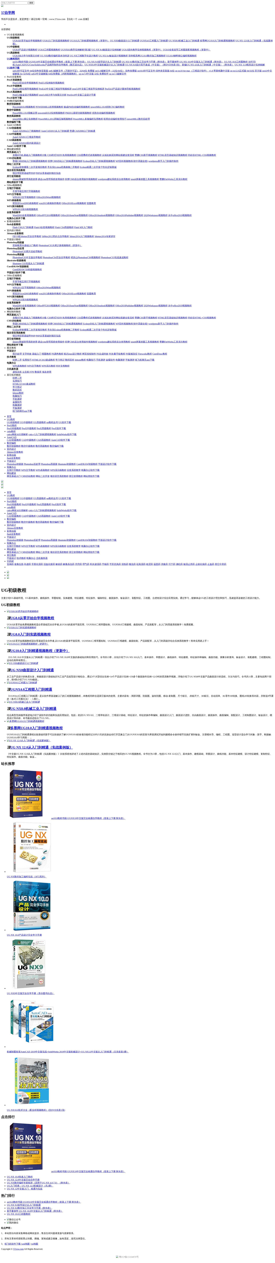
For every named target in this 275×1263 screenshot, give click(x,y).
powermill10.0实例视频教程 (51, 113)
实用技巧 (27, 360)
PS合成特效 (102, 354)
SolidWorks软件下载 (66, 434)
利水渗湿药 (95, 564)
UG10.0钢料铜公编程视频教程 (181, 55)
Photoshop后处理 (32, 464)
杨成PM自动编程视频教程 (77, 107)
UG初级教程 (13, 422)
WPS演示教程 (48, 366)
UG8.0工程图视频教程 (49, 49)
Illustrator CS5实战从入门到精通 (28, 263)
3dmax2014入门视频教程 (81, 236)
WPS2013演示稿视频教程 (25, 209)
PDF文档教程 (62, 366)
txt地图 (34, 1244)
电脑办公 (11, 467)
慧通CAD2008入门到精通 (82, 131)
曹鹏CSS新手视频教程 (146, 155)
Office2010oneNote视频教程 (74, 215)
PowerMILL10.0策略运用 (25, 113)
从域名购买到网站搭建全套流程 (118, 155)
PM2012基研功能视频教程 (78, 113)
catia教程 (11, 431)
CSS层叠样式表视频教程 (89, 155)
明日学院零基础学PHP (24, 173)
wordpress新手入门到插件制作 (163, 161)
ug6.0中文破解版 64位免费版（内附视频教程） (54, 74)
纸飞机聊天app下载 (144, 360)
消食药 (164, 564)
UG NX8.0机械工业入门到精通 (183, 40)
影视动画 (11, 455)
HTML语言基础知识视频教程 (172, 155)
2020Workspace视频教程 (156, 215)
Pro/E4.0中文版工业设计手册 (81, 95)
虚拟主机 (17, 372)
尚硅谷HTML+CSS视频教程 (202, 155)
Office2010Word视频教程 (48, 197)
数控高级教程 (42, 446)
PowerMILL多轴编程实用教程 (88, 119)
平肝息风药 (115, 564)
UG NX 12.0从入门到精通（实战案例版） (41, 747)
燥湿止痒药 (189, 564)
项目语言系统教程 (59, 476)
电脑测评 (120, 360)
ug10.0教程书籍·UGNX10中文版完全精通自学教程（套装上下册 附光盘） (50, 62)
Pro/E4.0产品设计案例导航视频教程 (122, 89)
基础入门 (36, 354)
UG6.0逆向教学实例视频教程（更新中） (142, 49)
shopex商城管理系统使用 (25, 179)
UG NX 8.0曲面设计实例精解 (106, 49)
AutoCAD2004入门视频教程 (27, 131)
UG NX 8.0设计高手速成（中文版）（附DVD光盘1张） (153, 65)
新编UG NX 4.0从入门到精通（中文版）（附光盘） (208, 65)
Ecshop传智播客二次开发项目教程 (30, 167)
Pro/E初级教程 (14, 428)
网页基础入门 (14, 476)
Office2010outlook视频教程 (101, 215)
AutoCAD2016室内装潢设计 (27, 143)
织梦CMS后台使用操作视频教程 (81, 179)
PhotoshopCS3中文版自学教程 (27, 257)
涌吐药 (179, 564)
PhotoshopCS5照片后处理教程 (27, 251)
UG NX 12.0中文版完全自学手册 (23, 1180)
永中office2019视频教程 (180, 215)
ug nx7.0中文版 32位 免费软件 (94, 74)
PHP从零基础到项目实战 (48, 173)
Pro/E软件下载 (59, 428)
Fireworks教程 (145, 354)
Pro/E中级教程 (29, 428)
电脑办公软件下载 (90, 470)
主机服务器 (42, 558)
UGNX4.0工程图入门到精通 (154, 40)
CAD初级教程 (14, 440)
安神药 (10, 564)
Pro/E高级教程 (44, 428)
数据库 (38, 372)
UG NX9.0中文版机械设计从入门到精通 (105, 65)
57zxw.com (18, 1249)
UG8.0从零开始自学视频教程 (27, 40)
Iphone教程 (80, 360)
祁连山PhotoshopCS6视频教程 (85, 257)
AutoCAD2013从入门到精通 (55, 131)
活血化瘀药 (49, 564)
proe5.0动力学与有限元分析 (52, 95)
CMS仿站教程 (28, 476)
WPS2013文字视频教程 (24, 197)
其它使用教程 (76, 476)
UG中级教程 (26, 422)
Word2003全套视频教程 (24, 215)
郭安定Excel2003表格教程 (25, 203)
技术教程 (21, 558)
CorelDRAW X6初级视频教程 (27, 269)
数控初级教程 (14, 446)
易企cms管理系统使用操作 (51, 179)
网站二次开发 (43, 476)
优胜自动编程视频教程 (103, 113)
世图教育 (91, 203)
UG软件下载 (13, 68)
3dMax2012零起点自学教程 (55, 236)
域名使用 (46, 372)
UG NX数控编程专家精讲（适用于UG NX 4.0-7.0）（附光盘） (38, 1183)
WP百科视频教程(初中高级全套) (132, 161)
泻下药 (171, 564)
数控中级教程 (28, 446)
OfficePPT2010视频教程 (48, 215)
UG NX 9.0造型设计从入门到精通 (104, 62)
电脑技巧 (91, 360)
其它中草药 (220, 564)
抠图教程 (46, 354)
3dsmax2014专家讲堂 (105, 236)
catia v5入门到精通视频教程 (42, 434)
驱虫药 (132, 564)
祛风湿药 (141, 564)
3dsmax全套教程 (15, 452)
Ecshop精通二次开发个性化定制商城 (98, 167)
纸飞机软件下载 (13, 1244)
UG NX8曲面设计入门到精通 (124, 40)
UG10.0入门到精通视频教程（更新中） (89, 40)
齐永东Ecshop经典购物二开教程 (63, 167)
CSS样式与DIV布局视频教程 (61, 155)
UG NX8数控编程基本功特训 (54, 55)
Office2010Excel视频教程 (74, 203)
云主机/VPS (28, 372)
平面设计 (11, 461)
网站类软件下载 (91, 476)
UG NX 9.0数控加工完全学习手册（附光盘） (144, 62)
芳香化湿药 (37, 564)
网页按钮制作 (89, 354)
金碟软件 (110, 360)
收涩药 (149, 564)
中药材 (10, 561)
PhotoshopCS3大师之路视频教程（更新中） (60, 245)
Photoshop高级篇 (49, 464)
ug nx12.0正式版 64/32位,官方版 (246, 71)
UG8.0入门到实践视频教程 (55, 40)
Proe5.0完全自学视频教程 (25, 83)
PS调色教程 (57, 354)
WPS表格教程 (19, 366)
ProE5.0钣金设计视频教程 (25, 95)
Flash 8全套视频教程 (44, 227)
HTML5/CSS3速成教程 (43, 360)
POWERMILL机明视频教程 (49, 107)
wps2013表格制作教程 (50, 203)
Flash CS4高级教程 (64, 227)
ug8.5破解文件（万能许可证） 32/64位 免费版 (72, 71)
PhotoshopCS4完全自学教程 (56, 257)
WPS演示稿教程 (58, 470)
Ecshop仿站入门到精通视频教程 (99, 161)
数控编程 (11, 443)
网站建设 (11, 473)
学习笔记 (60, 360)
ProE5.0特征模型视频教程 (25, 89)
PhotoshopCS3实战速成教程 (114, 257)
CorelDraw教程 (159, 354)
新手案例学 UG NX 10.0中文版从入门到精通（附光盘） (195, 62)
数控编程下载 (57, 446)
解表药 (59, 564)
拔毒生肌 (18, 564)
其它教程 (11, 555)
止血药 (210, 564)
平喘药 (105, 564)
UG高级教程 (39, 422)
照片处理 (17, 354)
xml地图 (26, 1244)
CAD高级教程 (43, 440)
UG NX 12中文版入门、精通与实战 (24, 1189)
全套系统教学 (74, 470)
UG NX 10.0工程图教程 (236, 62)
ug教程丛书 (52, 422)
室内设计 (11, 449)
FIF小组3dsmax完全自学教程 (27, 236)
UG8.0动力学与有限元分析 (26, 55)
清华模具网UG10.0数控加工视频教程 (147, 55)
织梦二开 (17, 360)
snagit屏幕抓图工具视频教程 (145, 179)
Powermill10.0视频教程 (24, 107)
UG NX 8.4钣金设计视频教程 (113, 55)
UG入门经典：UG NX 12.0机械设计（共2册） (30, 1186)
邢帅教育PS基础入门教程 (25, 245)
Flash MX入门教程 (83, 227)
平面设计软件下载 (107, 464)
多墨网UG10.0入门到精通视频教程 (217, 40)
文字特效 (27, 354)
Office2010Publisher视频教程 (129, 215)
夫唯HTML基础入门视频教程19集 (30, 155)
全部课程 (5, 29)
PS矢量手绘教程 (117, 354)
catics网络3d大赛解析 (17, 434)
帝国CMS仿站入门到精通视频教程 (30, 161)
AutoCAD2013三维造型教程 (27, 137)
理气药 (85, 564)
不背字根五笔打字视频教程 (26, 191)
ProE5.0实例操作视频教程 (51, 83)
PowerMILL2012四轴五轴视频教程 (55, 119)
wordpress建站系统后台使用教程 (114, 179)
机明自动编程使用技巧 (115, 119)
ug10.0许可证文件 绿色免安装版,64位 (156, 71)
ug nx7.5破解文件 (117, 74)
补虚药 (27, 564)
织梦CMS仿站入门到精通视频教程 (65, 161)
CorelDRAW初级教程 (87, 464)
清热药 (124, 564)
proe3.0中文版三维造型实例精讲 (88, 89)
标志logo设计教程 (73, 354)
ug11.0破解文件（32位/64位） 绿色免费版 (116, 71)
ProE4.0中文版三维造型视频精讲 (55, 89)
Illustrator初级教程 (67, 464)
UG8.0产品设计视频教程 (25, 49)
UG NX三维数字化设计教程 (84, 55)
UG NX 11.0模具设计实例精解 (250, 65)
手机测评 (100, 360)
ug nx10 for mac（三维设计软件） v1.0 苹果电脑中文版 (202, 71)
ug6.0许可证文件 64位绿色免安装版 (30, 71)
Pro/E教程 (12, 425)
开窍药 (78, 564)
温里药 (157, 564)
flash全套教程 (13, 458)
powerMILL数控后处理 (138, 119)
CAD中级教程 (29, 440)
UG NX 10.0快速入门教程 (20, 1177)
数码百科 (69, 360)
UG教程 (11, 419)
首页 (9, 416)
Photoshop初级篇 (15, 464)
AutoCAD (11, 437)
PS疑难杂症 (132, 354)
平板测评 (129, 360)
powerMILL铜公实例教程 (25, 119)
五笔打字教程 (14, 470)
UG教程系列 (13, 59)
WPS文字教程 (34, 366)
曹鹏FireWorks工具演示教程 (173, 179)
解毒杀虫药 (68, 564)
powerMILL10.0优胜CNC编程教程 (107, 107)
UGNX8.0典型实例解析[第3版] (76, 49)
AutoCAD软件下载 (60, 440)
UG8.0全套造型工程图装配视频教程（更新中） (187, 49)
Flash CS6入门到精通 (23, 227)
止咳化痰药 (201, 564)
